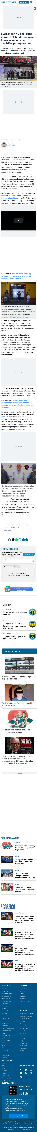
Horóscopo (23, 1045)
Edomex (22, 988)
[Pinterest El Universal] (31, 1073)
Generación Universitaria (24, 1027)
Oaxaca (22, 991)
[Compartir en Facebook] (9, 539)
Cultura (4, 1033)
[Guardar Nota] (26, 539)
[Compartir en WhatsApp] (16, 539)
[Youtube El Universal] (21, 1073)
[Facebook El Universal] (26, 1070)
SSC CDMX (7, 531)
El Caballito (8, 609)
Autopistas (5, 1055)
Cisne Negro (6, 1080)
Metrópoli (5, 140)
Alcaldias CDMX (9, 528)
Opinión (7, 604)
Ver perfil (11, 146)
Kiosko (5, 621)
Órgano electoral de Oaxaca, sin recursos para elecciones (14, 626)
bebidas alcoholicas (25, 528)
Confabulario (6, 1035)
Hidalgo (22, 996)
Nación (4, 988)
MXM (3, 1043)
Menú (3, 1048)
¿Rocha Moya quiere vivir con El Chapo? (15, 637)
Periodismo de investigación (6, 997)
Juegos (22, 1040)
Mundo (4, 1008)
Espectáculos (6, 1030)
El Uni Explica (6, 1001)
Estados (4, 1016)
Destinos (4, 1053)
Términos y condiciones (14, 1118)
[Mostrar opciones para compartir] (35, 8)
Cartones (5, 1023)
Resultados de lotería (24, 1049)
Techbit (4, 1045)
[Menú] (35, 2)
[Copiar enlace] (23, 539)
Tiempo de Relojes (8, 1078)
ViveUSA (22, 1038)
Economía (5, 1025)
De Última (5, 1070)
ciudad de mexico (20, 524)
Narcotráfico (6, 1018)
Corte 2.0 (5, 991)
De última (5, 1050)
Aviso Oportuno (25, 1018)
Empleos (23, 1021)
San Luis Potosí (25, 1001)
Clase (3, 1063)
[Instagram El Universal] (26, 1073)
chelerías (7, 524)
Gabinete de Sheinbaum (6, 1005)
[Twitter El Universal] (31, 1070)
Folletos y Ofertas (26, 1016)
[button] (24, 2)
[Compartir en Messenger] (19, 539)
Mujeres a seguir (7, 993)
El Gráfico (23, 1031)
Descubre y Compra (26, 1013)
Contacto (27, 1118)
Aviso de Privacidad (18, 1110)
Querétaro (23, 998)
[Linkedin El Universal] (21, 1077)
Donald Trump (6, 1011)
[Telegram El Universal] (21, 1070)
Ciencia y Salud (7, 1040)
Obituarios (23, 1023)
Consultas (5, 1057)
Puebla (22, 993)
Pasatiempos (24, 1043)
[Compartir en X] (13, 539)
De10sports (23, 1033)
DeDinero (23, 1036)
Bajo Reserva (8, 633)
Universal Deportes (8, 1028)
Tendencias (5, 1038)
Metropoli (5, 1013)
